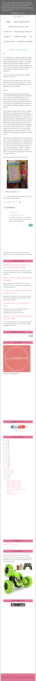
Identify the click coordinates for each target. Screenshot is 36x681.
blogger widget (18, 430)
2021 (6, 447)
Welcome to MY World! (12, 493)
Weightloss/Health (24, 32)
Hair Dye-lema (10, 491)
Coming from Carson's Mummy (12, 677)
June (7, 478)
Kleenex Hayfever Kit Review (13, 480)
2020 (6, 449)
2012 (6, 467)
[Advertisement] (18, 397)
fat (19, 196)
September (9, 471)
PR (30, 37)
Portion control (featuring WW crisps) (15, 489)
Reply (30, 225)
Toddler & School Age (18, 27)
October (8, 469)
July (7, 476)
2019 (6, 451)
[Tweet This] (9, 202)
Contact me (8, 42)
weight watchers (16, 198)
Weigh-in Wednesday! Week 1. (14, 487)
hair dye (29, 196)
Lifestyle (7, 32)
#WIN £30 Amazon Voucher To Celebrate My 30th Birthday (15, 266)
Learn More (15, 13)
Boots (8, 196)
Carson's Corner (25, 42)
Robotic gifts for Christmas (16, 555)
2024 (6, 440)
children (13, 196)
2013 (6, 465)
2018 (6, 454)
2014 (6, 463)
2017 (6, 456)
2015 (6, 460)
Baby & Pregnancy (22, 22)
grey (26, 196)
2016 (6, 458)
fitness (22, 196)
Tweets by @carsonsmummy (10, 544)
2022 (6, 445)
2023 (6, 443)
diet (17, 196)
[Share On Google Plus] (16, 202)
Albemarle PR (29, 677)
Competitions (20, 37)
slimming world (7, 198)
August (8, 474)
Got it (23, 13)
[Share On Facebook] (13, 202)
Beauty (7, 37)
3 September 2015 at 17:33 (17, 215)
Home (8, 22)
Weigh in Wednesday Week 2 (13, 485)
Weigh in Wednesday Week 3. (14, 482)
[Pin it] (19, 202)
